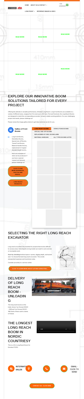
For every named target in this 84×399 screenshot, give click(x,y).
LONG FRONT (29, 11)
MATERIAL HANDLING (41, 137)
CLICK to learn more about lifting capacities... (30, 268)
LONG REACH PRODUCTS (18, 182)
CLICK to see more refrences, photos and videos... (18, 171)
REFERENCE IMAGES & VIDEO (46, 11)
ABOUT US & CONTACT (38, 5)
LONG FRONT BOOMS (41, 128)
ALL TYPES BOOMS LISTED (62, 137)
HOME (27, 5)
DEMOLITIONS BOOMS (61, 128)
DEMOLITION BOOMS (65, 65)
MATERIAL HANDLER (65, 31)
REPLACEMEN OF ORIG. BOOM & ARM (46, 134)
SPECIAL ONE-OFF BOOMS (43, 131)
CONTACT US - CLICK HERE (42, 385)
